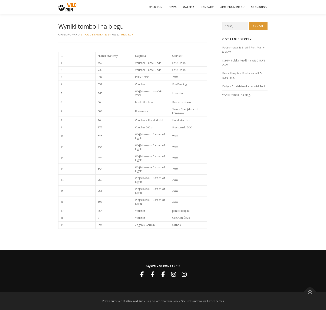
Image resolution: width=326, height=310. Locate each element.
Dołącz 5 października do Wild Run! (243, 86)
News (173, 7)
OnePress (187, 301)
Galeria (189, 7)
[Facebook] (142, 274)
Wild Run (155, 7)
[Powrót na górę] (310, 292)
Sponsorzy (259, 7)
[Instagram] (173, 274)
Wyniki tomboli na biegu (236, 95)
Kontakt (207, 7)
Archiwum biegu (232, 7)
